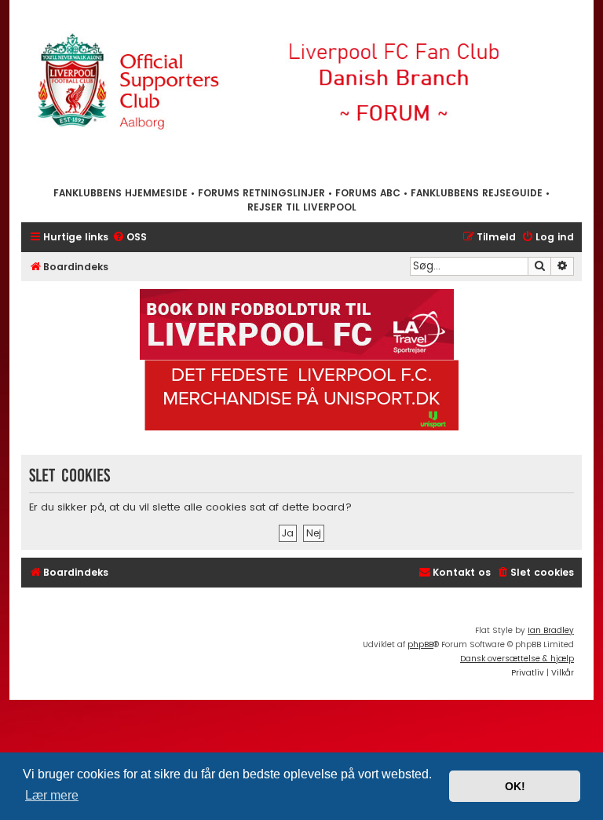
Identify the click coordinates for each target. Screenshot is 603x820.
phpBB (420, 644)
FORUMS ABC (367, 193)
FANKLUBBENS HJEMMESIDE (120, 193)
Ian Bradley (551, 630)
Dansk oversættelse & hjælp (517, 658)
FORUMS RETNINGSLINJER (261, 193)
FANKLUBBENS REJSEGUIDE (477, 193)
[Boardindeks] (301, 92)
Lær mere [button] (52, 795)
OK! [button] (515, 786)
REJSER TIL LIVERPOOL (301, 207)
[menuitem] (129, 237)
